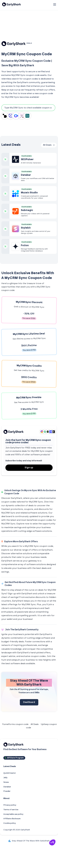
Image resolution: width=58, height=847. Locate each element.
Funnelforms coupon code (15, 724)
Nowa (6, 782)
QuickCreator (9, 773)
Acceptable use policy (13, 814)
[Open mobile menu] (54, 4)
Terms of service (10, 810)
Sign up (29, 468)
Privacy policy (9, 805)
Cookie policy (9, 823)
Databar (7, 787)
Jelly (5, 778)
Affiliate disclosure (12, 819)
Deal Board (29, 702)
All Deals (35, 724)
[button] (52, 842)
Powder (6, 791)
